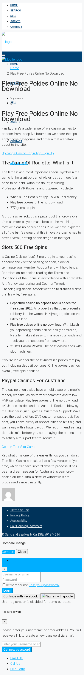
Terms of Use (19, 510)
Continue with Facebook (20, 596)
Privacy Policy (20, 515)
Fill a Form (17, 669)
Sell (13, 15)
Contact (16, 26)
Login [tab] (14, 560)
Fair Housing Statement (26, 526)
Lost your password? (44, 585)
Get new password (16, 650)
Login (7, 590)
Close (22, 552)
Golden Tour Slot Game (19, 447)
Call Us (15, 664)
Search (15, 10)
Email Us (16, 658)
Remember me (17, 585)
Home (14, 5)
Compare (8, 552)
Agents (15, 21)
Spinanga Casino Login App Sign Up (28, 153)
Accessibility (18, 520)
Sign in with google (59, 596)
